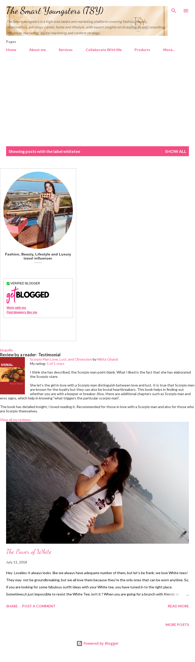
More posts (177, 624)
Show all (175, 151)
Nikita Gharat (107, 359)
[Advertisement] (97, 102)
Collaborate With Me (104, 49)
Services (66, 49)
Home (11, 49)
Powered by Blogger (101, 643)
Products (142, 49)
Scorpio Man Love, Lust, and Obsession (61, 359)
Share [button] (12, 606)
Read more (178, 606)
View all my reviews (15, 419)
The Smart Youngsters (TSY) (54, 10)
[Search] (174, 9)
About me (37, 49)
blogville (6, 350)
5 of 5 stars (55, 363)
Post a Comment (39, 606)
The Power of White (29, 551)
